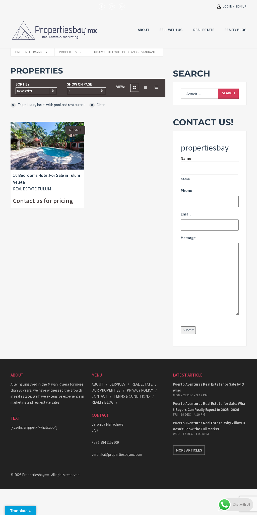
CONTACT (99, 396)
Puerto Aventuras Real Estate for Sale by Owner (208, 387)
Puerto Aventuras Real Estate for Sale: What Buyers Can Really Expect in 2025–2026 (209, 406)
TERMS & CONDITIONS (132, 396)
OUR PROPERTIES (106, 390)
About (143, 29)
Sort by (23, 84)
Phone (186, 190)
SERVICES (117, 384)
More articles (189, 450)
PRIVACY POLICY (140, 390)
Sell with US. (171, 29)
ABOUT (97, 384)
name (185, 179)
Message (188, 237)
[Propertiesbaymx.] (54, 30)
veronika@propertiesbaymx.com (117, 454)
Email (185, 213)
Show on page (79, 84)
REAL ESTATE (203, 29)
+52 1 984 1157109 (105, 442)
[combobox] (36, 90)
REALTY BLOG (235, 29)
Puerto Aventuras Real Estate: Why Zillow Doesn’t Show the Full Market (209, 425)
